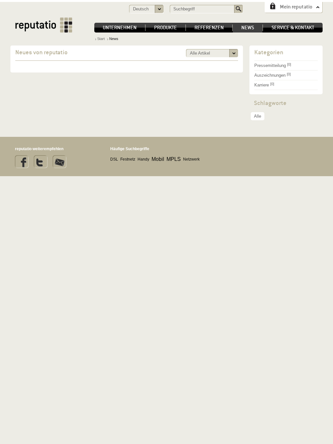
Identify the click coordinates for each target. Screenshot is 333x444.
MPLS (173, 159)
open (233, 53)
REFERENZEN (209, 27)
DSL (114, 159)
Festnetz (127, 159)
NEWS (247, 27)
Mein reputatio (296, 6)
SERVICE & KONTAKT (293, 27)
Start (101, 39)
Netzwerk (191, 159)
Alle (257, 116)
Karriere (264, 84)
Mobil (158, 159)
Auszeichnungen (272, 75)
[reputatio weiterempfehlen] (59, 161)
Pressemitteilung (272, 65)
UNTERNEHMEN (120, 27)
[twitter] (40, 161)
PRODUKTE (165, 27)
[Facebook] (22, 161)
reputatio (43, 25)
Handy (143, 159)
